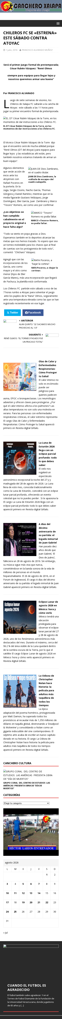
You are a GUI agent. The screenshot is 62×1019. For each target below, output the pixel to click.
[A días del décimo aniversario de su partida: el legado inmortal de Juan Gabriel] (19, 554)
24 (7, 911)
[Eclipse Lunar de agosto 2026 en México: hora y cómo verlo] (19, 631)
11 (15, 893)
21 (39, 902)
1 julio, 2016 (11, 49)
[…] (22, 1005)
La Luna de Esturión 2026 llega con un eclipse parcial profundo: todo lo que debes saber (48, 453)
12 (23, 893)
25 (15, 911)
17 (7, 902)
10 (7, 893)
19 (23, 902)
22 (46, 902)
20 (31, 902)
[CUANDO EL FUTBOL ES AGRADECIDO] (31, 961)
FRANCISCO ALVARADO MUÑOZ (37, 49)
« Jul (5, 932)
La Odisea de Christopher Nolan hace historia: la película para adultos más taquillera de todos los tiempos (46, 690)
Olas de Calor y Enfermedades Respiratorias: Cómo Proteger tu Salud (48, 369)
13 (31, 893)
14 (39, 893)
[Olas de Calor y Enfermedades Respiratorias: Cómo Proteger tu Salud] (19, 391)
